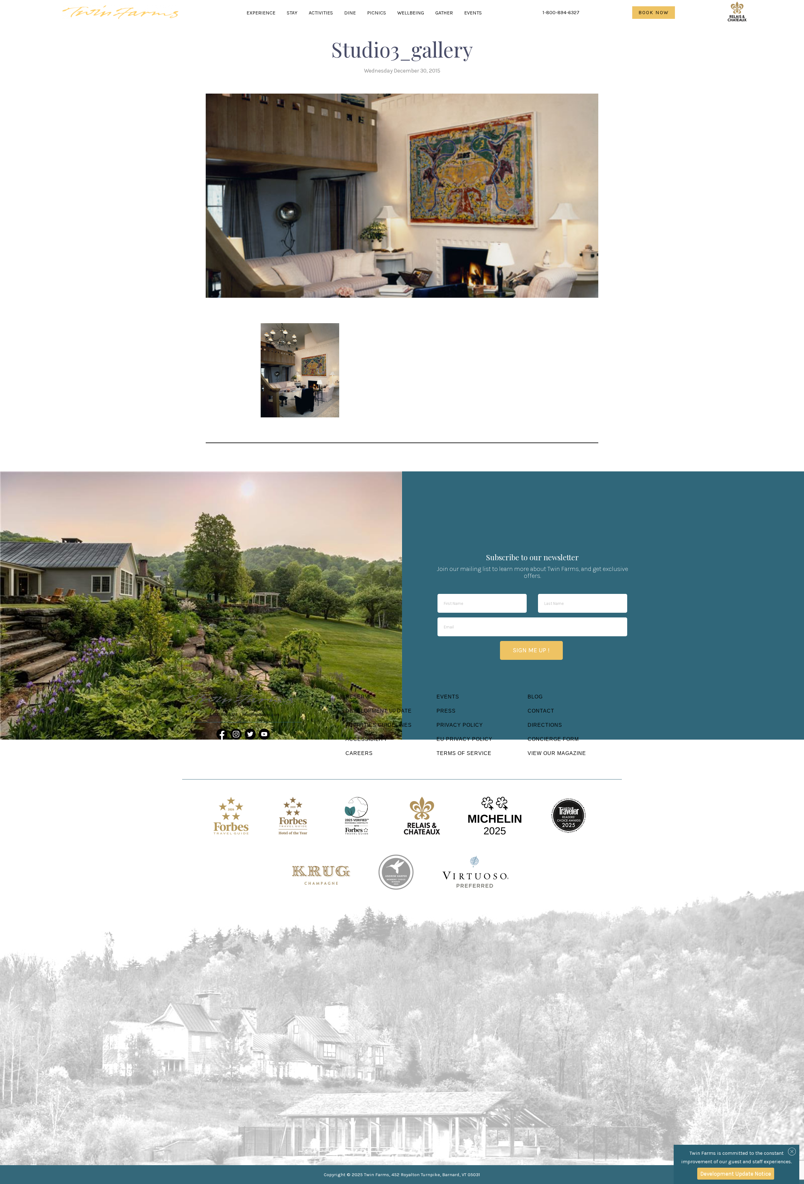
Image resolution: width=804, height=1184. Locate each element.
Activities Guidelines (378, 725)
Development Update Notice (735, 1173)
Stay (292, 13)
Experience (261, 13)
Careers (359, 753)
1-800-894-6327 (560, 12)
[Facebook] (221, 734)
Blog (535, 696)
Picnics (376, 13)
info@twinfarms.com (261, 714)
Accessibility (366, 739)
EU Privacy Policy (464, 739)
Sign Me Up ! (531, 650)
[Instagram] (236, 734)
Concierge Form (553, 739)
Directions (545, 725)
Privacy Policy (460, 725)
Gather (444, 13)
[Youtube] (264, 734)
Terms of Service (464, 753)
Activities (321, 13)
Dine (350, 13)
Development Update (378, 711)
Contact (541, 711)
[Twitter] (250, 734)
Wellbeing (410, 13)
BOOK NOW (653, 12)
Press (446, 711)
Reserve (358, 696)
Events (473, 13)
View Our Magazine (557, 753)
